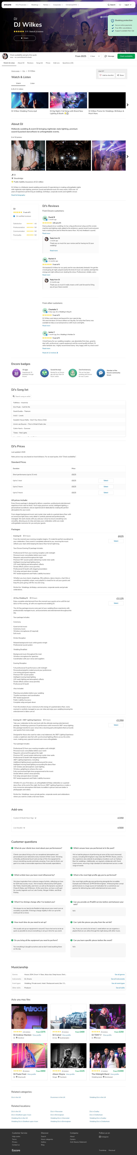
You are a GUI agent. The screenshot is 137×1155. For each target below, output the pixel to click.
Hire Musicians (21, 5)
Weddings (34, 5)
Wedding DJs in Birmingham (60, 1121)
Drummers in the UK (57, 1097)
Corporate (57, 5)
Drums (29, 979)
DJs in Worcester (56, 1111)
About (72, 1136)
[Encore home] (7, 5)
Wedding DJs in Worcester (60, 1118)
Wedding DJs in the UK (98, 1097)
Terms (14, 1139)
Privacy (14, 1142)
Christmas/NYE (71, 5)
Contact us (16, 1145)
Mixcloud (112, 1150)
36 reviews (26, 1071)
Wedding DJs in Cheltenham (100, 1121)
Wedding (27, 983)
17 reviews (104, 1071)
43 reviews (65, 1071)
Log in (127, 5)
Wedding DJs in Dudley (98, 1118)
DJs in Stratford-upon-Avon (21, 1115)
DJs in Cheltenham (96, 1115)
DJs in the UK (16, 1097)
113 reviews (26, 1032)
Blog (42, 1145)
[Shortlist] (120, 5)
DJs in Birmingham (57, 1115)
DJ (25, 979)
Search (112, 5)
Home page (15, 71)
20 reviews (65, 1032)
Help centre (16, 1136)
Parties (45, 5)
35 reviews (104, 1032)
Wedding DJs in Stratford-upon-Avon (24, 1121)
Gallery (43, 1142)
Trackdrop (102, 1150)
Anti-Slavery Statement (78, 1142)
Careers (73, 1139)
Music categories (47, 1139)
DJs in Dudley (94, 1111)
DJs (23, 71)
